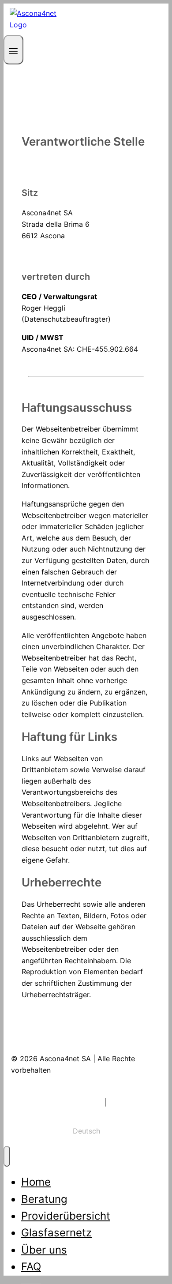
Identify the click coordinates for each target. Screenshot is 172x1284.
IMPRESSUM (81, 1102)
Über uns (44, 1249)
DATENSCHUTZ (134, 1102)
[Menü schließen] (7, 1156)
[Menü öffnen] (13, 49)
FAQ (31, 1266)
